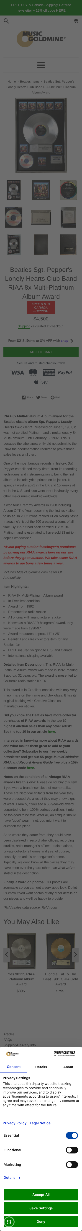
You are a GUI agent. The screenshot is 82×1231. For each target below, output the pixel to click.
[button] (9, 1221)
